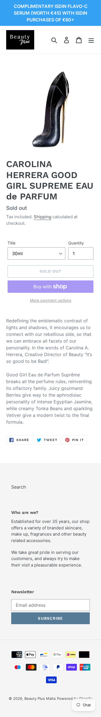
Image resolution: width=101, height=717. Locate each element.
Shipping (42, 216)
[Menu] (91, 39)
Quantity (76, 243)
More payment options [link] (50, 300)
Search (18, 487)
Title (11, 243)
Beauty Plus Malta (40, 698)
